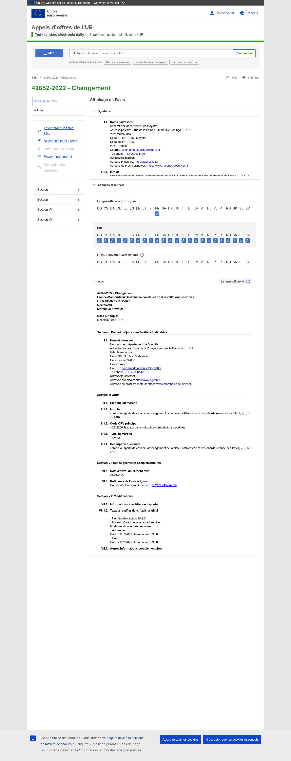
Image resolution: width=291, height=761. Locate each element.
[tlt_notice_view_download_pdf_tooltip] (99, 240)
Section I (43, 189)
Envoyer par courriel (58, 156)
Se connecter (225, 13)
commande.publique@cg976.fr (141, 149)
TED (34, 77)
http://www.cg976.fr (147, 161)
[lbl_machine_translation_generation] (142, 255)
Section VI (44, 209)
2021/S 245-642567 (164, 485)
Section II (43, 199)
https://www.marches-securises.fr (167, 165)
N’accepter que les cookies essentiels (232, 739)
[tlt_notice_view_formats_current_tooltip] (248, 281)
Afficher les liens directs (60, 141)
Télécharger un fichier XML (59, 130)
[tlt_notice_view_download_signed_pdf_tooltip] (157, 213)
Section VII (44, 219)
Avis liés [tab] (39, 110)
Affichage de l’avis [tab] (45, 100)
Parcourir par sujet (182, 62)
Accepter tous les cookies (180, 739)
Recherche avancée (117, 62)
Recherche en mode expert (150, 62)
